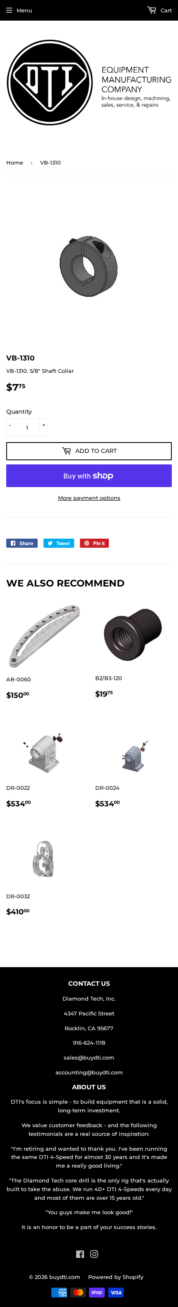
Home (14, 162)
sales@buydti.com (89, 1057)
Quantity (19, 411)
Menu (24, 10)
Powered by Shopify (115, 1277)
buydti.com (64, 1277)
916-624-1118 (89, 1042)
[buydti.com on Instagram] (94, 1255)
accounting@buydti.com (89, 1072)
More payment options (89, 498)
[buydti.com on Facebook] (80, 1255)
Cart (165, 10)
